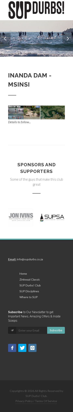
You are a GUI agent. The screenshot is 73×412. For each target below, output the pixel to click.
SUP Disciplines (29, 291)
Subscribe (56, 330)
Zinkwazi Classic (29, 279)
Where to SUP (28, 297)
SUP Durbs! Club (30, 285)
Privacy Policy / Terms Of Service (36, 401)
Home (23, 273)
